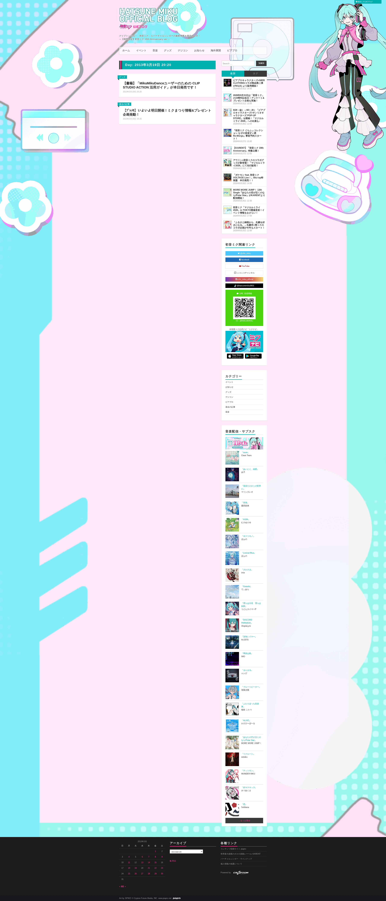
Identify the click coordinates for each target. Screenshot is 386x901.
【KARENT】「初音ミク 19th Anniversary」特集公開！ (248, 149)
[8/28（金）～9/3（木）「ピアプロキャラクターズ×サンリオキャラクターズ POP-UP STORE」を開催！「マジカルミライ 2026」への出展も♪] (227, 112)
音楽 (155, 51)
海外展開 (216, 51)
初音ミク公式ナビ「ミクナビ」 (245, 329)
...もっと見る (244, 821)
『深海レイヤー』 (249, 637)
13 (142, 862)
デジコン (183, 51)
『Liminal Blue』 (248, 553)
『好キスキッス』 (249, 787)
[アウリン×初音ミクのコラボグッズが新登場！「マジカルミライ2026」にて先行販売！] (227, 162)
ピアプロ (232, 51)
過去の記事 (124, 104)
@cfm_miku (245, 253)
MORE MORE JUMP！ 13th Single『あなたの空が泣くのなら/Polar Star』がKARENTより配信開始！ (249, 194)
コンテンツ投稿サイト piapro (233, 849)
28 (149, 874)
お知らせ (199, 51)
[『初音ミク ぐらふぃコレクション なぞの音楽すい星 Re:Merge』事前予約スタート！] (227, 133)
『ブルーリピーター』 (251, 687)
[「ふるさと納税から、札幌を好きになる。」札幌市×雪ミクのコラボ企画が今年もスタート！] (227, 224)
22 (155, 868)
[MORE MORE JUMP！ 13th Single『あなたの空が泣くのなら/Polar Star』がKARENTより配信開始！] (227, 192)
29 (155, 874)
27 (142, 874)
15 (155, 862)
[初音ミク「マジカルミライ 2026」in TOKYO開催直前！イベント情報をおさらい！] (227, 210)
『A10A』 (245, 519)
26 (135, 874)
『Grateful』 (246, 586)
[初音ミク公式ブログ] (148, 19)
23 (162, 868)
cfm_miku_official (245, 279)
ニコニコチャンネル (245, 273)
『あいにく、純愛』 (250, 469)
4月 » (123, 886)
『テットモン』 (248, 771)
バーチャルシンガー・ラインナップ (236, 859)
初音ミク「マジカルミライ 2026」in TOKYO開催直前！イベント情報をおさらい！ (248, 210)
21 (149, 868)
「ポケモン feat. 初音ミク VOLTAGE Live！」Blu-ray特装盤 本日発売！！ (248, 178)
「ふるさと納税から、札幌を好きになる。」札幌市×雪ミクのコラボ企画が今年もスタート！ (249, 225)
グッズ (168, 51)
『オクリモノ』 (248, 536)
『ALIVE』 (246, 720)
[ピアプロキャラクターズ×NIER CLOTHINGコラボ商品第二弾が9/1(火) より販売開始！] (227, 82)
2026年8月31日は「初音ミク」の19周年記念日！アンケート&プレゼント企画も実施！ (248, 98)
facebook (245, 260)
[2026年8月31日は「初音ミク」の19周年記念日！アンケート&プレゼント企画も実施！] (227, 97)
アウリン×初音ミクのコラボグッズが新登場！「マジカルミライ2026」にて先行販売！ (249, 163)
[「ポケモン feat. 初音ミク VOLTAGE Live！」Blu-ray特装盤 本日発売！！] (227, 177)
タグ (255, 73)
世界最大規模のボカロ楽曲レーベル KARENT (241, 854)
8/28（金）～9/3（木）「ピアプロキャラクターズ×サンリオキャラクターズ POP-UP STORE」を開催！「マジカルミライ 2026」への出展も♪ (249, 115)
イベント (141, 51)
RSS (173, 861)
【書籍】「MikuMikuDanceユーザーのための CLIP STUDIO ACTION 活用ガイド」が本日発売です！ (161, 85)
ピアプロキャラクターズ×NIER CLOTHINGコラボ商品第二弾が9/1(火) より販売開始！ (249, 83)
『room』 (245, 452)
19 (135, 868)
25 (129, 874)
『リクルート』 (248, 754)
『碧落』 (245, 503)
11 (129, 862)
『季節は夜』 (247, 653)
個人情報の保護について (231, 864)
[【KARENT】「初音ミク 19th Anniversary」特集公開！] (227, 150)
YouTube (245, 266)
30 (162, 874)
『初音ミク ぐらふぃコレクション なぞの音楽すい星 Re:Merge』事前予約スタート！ (248, 134)
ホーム (126, 51)
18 (129, 868)
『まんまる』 (247, 670)
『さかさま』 (247, 570)
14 (149, 862)
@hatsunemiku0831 (245, 286)
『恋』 (244, 804)
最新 (233, 73)
